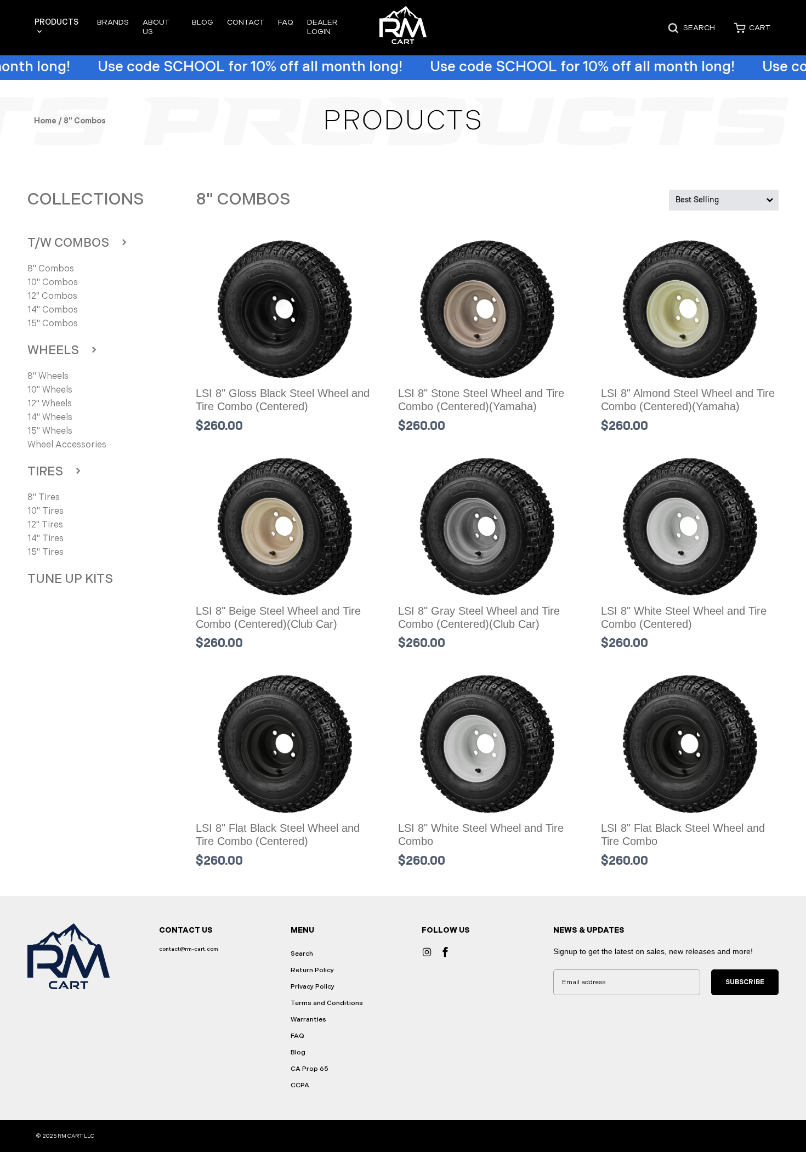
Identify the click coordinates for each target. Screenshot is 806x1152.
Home (45, 121)
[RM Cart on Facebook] (445, 951)
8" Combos (50, 269)
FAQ (285, 22)
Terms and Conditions (327, 1003)
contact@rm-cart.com (188, 949)
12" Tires (45, 525)
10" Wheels (49, 390)
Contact (245, 22)
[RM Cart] (403, 27)
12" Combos (52, 296)
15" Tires (45, 552)
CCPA (300, 1085)
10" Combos (52, 282)
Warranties (308, 1019)
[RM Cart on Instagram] (427, 951)
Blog (202, 22)
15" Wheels (49, 431)
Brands (113, 22)
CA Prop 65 (309, 1069)
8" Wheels (48, 376)
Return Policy (312, 970)
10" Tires (45, 511)
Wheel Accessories (66, 445)
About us (156, 27)
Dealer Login (322, 27)
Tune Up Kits (70, 579)
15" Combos (52, 324)
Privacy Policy (312, 987)
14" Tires (45, 539)
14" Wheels (49, 417)
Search (302, 954)
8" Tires (43, 497)
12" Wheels (49, 404)
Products (56, 22)
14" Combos (52, 310)
